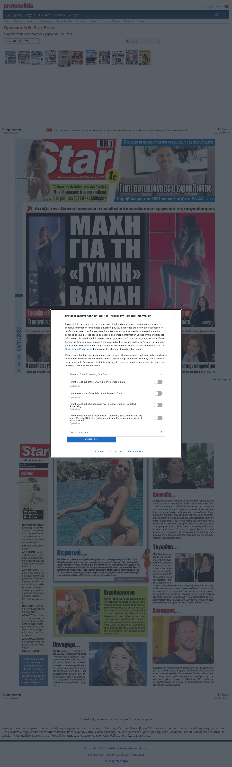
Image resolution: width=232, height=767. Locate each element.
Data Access (116, 451)
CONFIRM (91, 439)
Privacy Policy (135, 451)
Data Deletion (97, 451)
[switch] (158, 382)
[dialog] (116, 383)
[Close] (175, 316)
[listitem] (116, 374)
